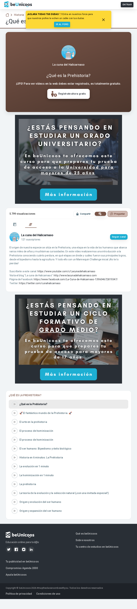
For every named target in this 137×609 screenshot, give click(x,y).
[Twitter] (9, 549)
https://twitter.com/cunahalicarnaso (39, 283)
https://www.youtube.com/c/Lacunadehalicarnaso (66, 271)
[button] (68, 404)
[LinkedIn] (31, 549)
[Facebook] (16, 549)
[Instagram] (24, 549)
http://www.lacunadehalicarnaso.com (75, 275)
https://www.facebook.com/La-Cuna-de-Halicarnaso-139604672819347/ (76, 279)
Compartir (85, 213)
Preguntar (119, 213)
